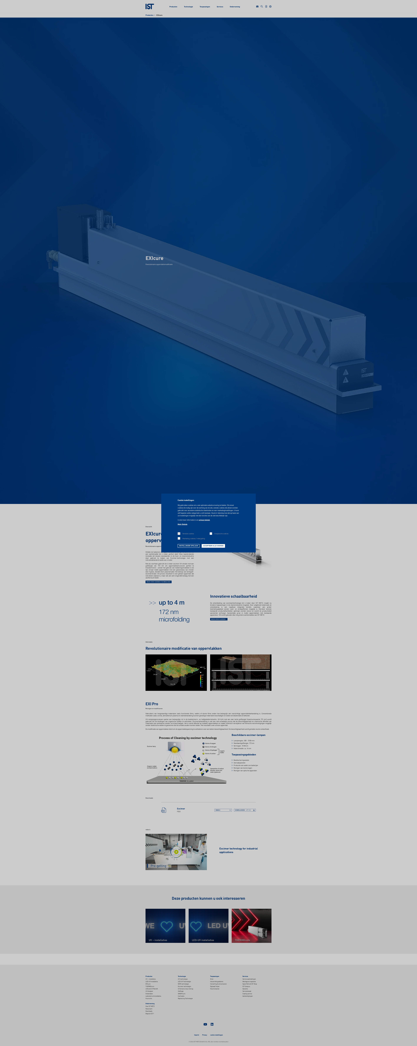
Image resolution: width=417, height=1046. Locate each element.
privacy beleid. (204, 520)
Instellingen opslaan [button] (188, 546)
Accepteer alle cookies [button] (213, 546)
